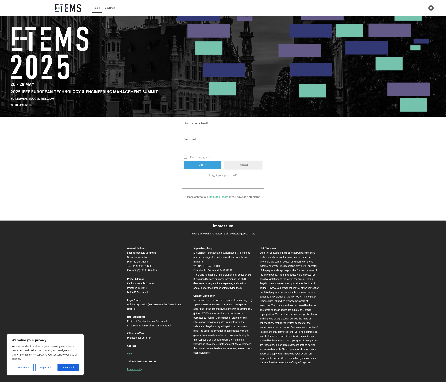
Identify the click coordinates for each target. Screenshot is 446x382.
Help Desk (109, 8)
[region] (45, 354)
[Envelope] (431, 8)
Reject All (45, 367)
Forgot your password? (223, 175)
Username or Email (196, 123)
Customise (23, 367)
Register (243, 164)
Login (97, 8)
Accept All (68, 367)
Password (190, 139)
